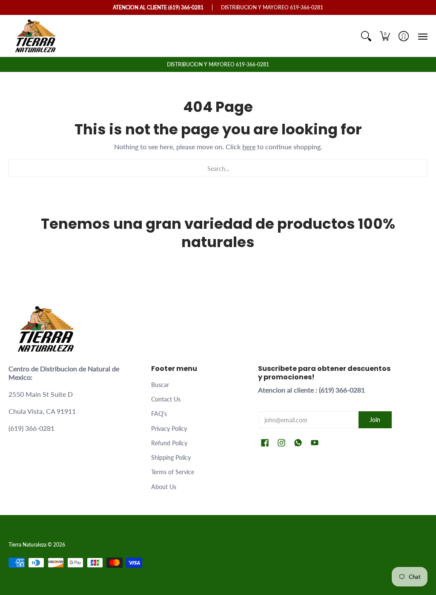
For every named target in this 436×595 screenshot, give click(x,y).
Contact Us (166, 399)
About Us (163, 486)
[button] (385, 36)
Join (375, 419)
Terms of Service (172, 471)
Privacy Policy (169, 428)
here (248, 146)
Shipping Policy (171, 457)
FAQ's (159, 413)
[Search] (366, 36)
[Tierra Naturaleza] (36, 36)
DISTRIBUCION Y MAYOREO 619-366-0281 (218, 64)
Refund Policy (169, 443)
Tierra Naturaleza (27, 544)
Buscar (160, 384)
